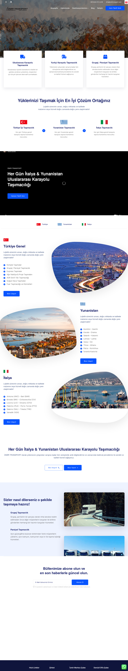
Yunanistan (67, 224)
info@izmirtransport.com (113, 2)
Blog (92, 8)
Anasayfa (54, 8)
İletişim (100, 8)
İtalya (89, 224)
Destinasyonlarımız (79, 8)
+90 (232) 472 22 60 (96, 2)
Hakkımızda (65, 8)
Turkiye (45, 224)
